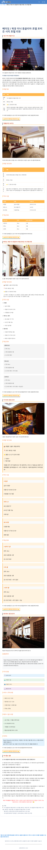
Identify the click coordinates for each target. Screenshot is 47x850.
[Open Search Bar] (39, 2)
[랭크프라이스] (6, 2)
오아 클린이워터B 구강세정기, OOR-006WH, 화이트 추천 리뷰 (18, 813)
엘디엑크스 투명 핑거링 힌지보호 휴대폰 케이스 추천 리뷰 (17, 811)
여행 (4, 4)
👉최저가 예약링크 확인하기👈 (11, 119)
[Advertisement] (23, 16)
